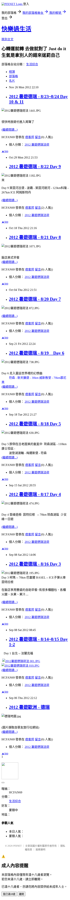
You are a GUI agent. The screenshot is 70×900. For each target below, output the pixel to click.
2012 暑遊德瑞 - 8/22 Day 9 (35, 166)
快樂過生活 (16, 29)
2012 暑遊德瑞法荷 (37, 144)
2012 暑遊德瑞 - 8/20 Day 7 (35, 299)
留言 (38, 137)
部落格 (13, 76)
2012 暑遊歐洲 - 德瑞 (29, 707)
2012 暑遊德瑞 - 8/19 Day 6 (36, 353)
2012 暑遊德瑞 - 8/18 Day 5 (35, 423)
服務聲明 (40, 849)
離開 (21, 894)
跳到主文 (7, 39)
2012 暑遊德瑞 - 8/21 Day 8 (35, 237)
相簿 (12, 71)
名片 (12, 80)
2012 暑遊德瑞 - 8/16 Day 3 (35, 564)
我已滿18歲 (9, 894)
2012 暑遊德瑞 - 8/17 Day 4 (35, 494)
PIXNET (17, 845)
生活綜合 (32, 64)
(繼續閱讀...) (9, 129)
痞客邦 (29, 137)
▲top (4, 151)
